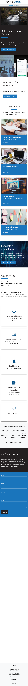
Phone (3, 492)
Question (3, 500)
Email (2, 483)
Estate (14, 685)
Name (3, 475)
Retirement (14, 681)
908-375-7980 (15, 668)
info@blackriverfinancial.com (14, 676)
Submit (5, 512)
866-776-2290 (16, 669)
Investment (14, 683)
